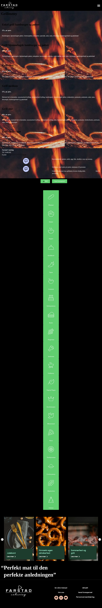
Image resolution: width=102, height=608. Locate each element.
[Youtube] (66, 598)
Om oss (61, 592)
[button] (99, 5)
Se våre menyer (61, 588)
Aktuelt (85, 588)
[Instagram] (61, 598)
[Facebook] (56, 598)
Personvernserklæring (85, 597)
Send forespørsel (85, 592)
